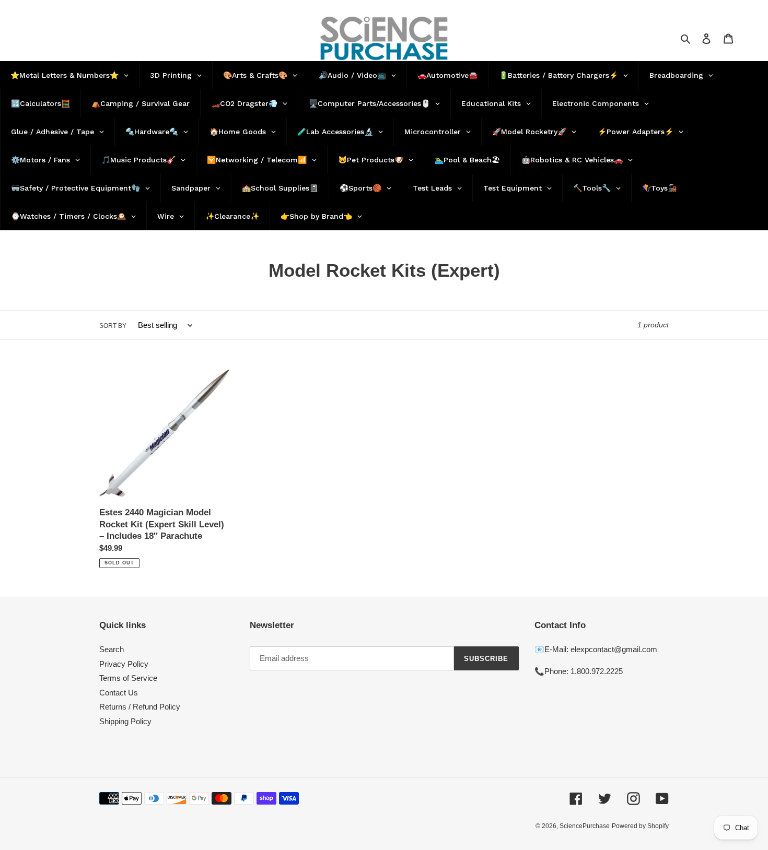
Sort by (112, 325)
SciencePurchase (585, 826)
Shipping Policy (125, 721)
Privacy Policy (123, 663)
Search (111, 649)
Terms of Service (128, 678)
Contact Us (118, 692)
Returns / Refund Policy (139, 706)
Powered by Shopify (640, 826)
